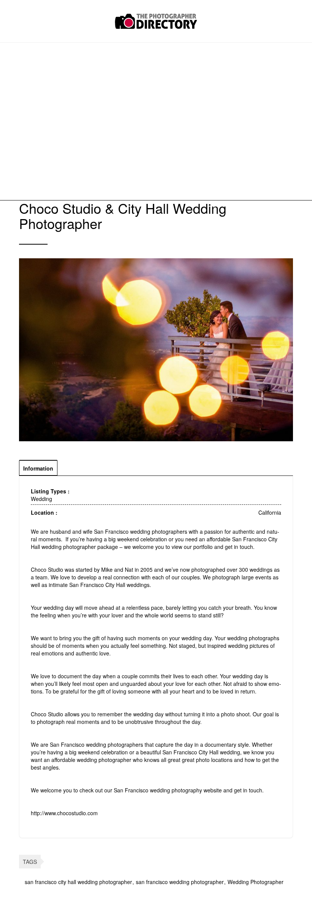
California (269, 512)
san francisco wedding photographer (180, 882)
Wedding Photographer (255, 882)
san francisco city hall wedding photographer (78, 882)
